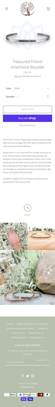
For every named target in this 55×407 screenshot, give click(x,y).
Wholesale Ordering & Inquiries (32, 324)
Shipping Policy (36, 333)
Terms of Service (19, 337)
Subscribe (41, 360)
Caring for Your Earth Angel (20, 328)
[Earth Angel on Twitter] (27, 376)
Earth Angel (33, 383)
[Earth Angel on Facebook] (22, 376)
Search (10, 324)
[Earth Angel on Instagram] (32, 376)
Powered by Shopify (27, 387)
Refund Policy (37, 337)
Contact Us (43, 328)
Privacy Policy (18, 333)
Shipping (17, 76)
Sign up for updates (27, 345)
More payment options (28, 125)
